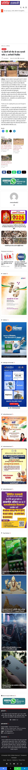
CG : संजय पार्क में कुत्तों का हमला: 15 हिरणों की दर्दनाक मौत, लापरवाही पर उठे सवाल (6, 147)
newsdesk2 (6, 58)
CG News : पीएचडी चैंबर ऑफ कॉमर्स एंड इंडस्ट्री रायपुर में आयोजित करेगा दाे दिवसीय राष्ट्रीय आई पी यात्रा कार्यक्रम (21, 264)
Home (4, 45)
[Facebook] (10, 720)
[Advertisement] (14, 28)
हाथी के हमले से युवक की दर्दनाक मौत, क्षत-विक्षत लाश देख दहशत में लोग (6, 163)
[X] (12, 720)
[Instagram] (16, 720)
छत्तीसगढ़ (8, 45)
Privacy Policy (22, 760)
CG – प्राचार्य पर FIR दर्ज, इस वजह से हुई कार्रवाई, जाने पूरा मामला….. (7, 263)
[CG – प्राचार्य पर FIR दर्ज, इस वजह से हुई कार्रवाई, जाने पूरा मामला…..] (7, 257)
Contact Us (15, 760)
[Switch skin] (21, 7)
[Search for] (23, 7)
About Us (9, 760)
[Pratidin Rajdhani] (10, 3)
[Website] (14, 205)
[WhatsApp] (18, 720)
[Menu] (26, 7)
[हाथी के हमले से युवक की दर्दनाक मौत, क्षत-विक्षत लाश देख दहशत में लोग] (6, 158)
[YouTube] (14, 720)
